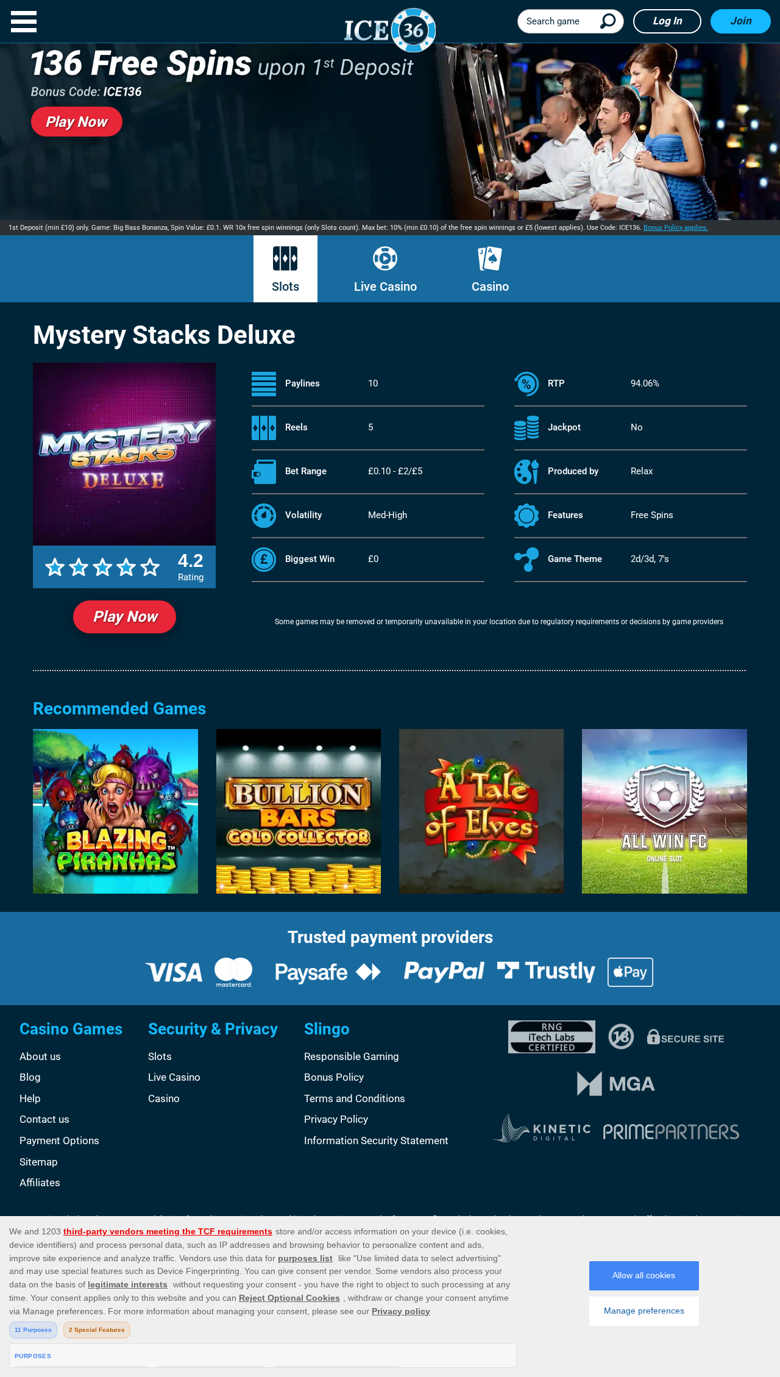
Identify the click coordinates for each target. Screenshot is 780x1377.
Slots (285, 286)
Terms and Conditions (354, 1098)
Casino (490, 286)
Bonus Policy (334, 1077)
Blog (30, 1077)
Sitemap (39, 1162)
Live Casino (385, 286)
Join (740, 21)
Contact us (44, 1119)
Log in (667, 21)
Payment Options (59, 1140)
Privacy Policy (336, 1119)
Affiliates (40, 1182)
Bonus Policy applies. (676, 228)
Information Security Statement (376, 1140)
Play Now (125, 616)
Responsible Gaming (351, 1056)
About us (40, 1056)
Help (30, 1098)
